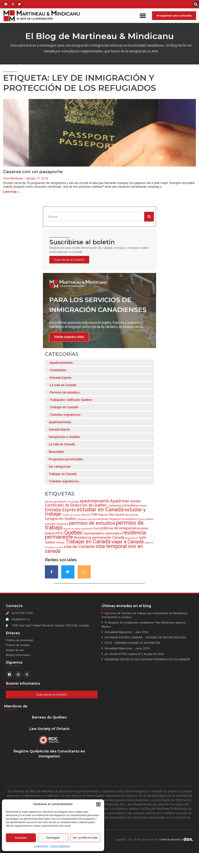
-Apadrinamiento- (61, 363)
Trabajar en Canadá (63, 474)
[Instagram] (13, 4)
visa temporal (111, 546)
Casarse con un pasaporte (33, 171)
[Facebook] (6, 4)
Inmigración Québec (61, 519)
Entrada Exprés (59, 429)
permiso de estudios (92, 523)
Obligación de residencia (123, 519)
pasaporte (62, 523)
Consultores (130, 505)
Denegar (53, 837)
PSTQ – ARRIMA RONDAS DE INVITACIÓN (132, 643)
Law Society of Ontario (49, 729)
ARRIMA (135, 501)
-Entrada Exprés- (60, 378)
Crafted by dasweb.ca (170, 839)
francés (85, 514)
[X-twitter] (26, 674)
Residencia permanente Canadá (99, 537)
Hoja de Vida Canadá (111, 514)
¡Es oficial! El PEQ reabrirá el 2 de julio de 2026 (134, 654)
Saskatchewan (131, 538)
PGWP (96, 528)
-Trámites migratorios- (65, 415)
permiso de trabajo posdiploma (77, 528)
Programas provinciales (66, 459)
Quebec (73, 532)
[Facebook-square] (9, 674)
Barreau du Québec (49, 717)
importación (131, 514)
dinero (143, 505)
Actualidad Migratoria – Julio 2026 (127, 632)
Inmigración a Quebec (64, 437)
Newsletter (56, 452)
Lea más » (11, 192)
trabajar (60, 542)
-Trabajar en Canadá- (64, 407)
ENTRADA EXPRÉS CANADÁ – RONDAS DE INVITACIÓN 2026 (145, 637)
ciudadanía (114, 505)
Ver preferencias (85, 837)
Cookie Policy (41, 846)
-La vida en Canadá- (63, 385)
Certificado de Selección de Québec (76, 505)
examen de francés (71, 515)
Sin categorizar (60, 466)
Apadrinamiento (60, 422)
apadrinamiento (94, 501)
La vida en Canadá (62, 444)
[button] (98, 804)
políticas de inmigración (118, 528)
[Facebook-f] (51, 572)
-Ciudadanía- (58, 370)
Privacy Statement (60, 846)
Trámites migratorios (64, 481)
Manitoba (82, 519)
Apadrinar (119, 500)
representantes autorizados (102, 533)
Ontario (141, 519)
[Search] (149, 217)
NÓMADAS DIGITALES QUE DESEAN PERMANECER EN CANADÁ (147, 659)
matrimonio (92, 519)
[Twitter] (19, 4)
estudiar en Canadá (100, 509)
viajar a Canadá (127, 542)
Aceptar (21, 837)
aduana (49, 501)
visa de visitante (79, 546)
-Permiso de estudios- (65, 392)
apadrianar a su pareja (66, 501)
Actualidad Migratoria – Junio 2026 (127, 648)
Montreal (103, 519)
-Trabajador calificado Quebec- (71, 400)
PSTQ (59, 533)
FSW (94, 514)
